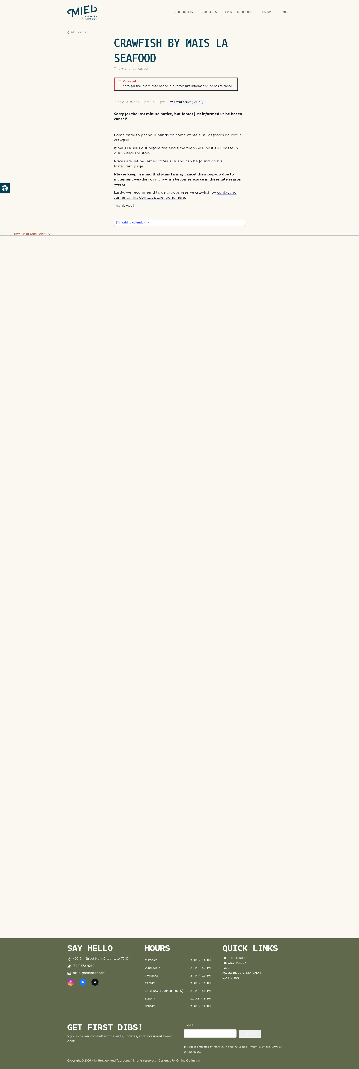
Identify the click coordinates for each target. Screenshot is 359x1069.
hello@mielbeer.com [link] (89, 973)
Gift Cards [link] (231, 978)
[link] (5, 188)
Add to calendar (133, 222)
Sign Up (250, 1033)
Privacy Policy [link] (234, 963)
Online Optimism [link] (188, 1061)
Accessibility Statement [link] (242, 973)
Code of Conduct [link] (235, 958)
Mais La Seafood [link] (206, 135)
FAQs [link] (226, 968)
